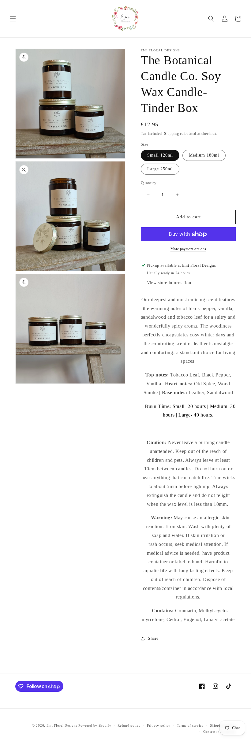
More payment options (188, 249)
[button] (13, 18)
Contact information (219, 731)
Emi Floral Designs (62, 725)
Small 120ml (160, 155)
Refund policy (129, 725)
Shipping (171, 134)
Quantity (148, 182)
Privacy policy (158, 725)
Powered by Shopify (94, 725)
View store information (169, 282)
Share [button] (153, 638)
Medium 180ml (204, 155)
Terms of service (190, 725)
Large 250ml (160, 169)
